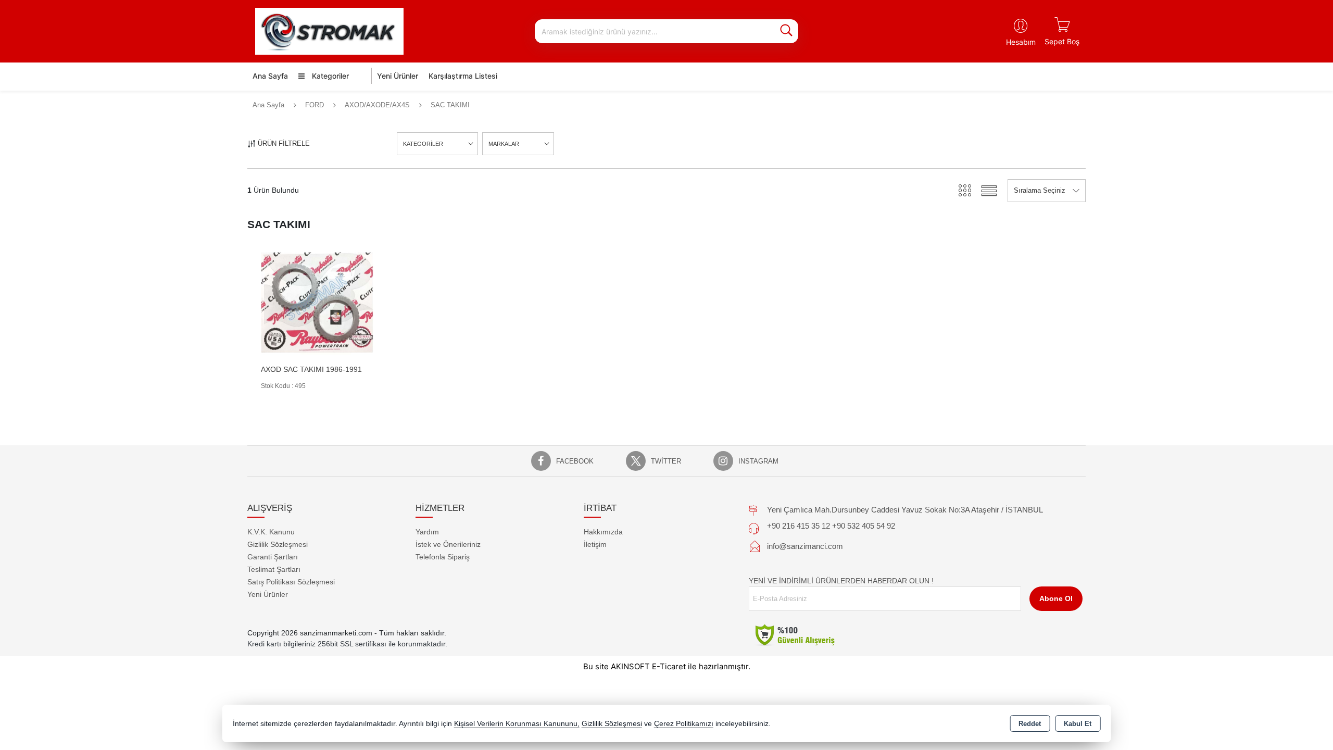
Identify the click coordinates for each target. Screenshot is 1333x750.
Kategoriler (329, 75)
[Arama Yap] (786, 31)
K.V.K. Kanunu (271, 532)
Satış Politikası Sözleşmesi (291, 582)
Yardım (427, 532)
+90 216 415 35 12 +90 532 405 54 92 (831, 525)
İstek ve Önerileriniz (448, 544)
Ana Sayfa (270, 75)
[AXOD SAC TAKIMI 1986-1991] (317, 301)
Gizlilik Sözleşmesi (277, 544)
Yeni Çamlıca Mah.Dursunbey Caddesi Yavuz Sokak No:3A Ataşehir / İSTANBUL (905, 509)
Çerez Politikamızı (683, 724)
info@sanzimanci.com (805, 546)
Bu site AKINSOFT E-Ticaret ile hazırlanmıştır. (666, 666)
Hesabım (1021, 42)
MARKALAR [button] (503, 144)
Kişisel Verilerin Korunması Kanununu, (517, 724)
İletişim (595, 544)
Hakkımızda (603, 532)
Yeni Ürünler (267, 594)
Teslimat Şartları (273, 569)
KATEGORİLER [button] (423, 144)
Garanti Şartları (272, 557)
